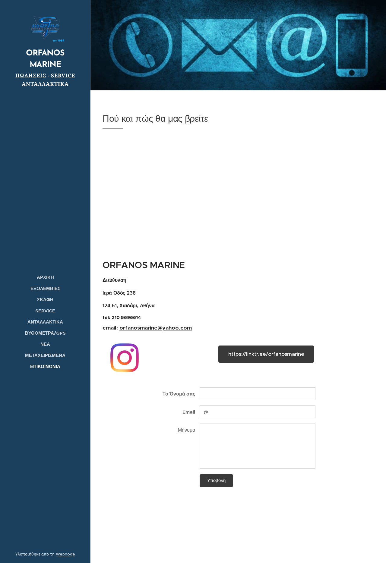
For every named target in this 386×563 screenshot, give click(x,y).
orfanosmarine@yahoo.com (155, 327)
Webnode (65, 554)
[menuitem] (45, 277)
